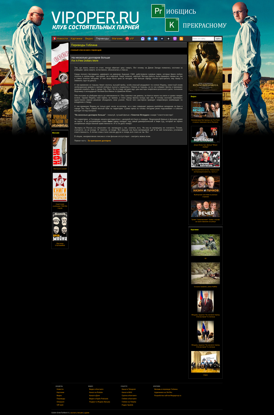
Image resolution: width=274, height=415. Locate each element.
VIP (131, 38)
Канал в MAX (127, 392)
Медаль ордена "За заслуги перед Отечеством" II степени (206, 316)
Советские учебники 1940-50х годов (60, 206)
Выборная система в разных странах (205, 196)
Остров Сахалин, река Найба (205, 287)
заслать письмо (76, 413)
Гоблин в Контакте (129, 399)
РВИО (205, 375)
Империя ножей (60, 169)
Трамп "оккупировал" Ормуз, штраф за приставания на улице (205, 221)
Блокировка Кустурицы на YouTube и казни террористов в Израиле (205, 121)
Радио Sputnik (127, 405)
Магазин (117, 38)
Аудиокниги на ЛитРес (163, 392)
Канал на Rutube (96, 392)
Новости (62, 38)
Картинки (76, 38)
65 (205, 258)
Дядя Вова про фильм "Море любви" (205, 146)
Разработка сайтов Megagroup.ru (167, 396)
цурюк (86, 413)
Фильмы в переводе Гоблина (166, 389)
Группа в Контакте (129, 396)
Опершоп (60, 402)
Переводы (102, 38)
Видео (89, 38)
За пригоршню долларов (99, 141)
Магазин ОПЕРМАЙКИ (60, 244)
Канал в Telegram (129, 389)
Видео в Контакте (96, 389)
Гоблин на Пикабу (129, 402)
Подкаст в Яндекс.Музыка (99, 402)
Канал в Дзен (94, 396)
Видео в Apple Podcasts (98, 399)
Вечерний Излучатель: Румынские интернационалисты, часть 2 (205, 171)
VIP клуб (60, 405)
